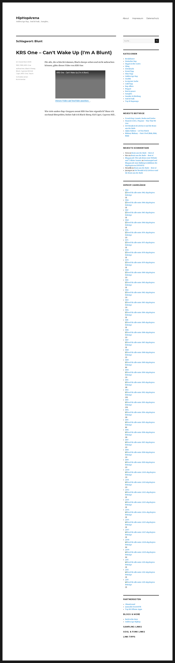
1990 (127, 370)
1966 (127, 200)
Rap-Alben (129, 86)
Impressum (137, 18)
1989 (127, 360)
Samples (128, 94)
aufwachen (20, 68)
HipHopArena (27, 18)
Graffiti (128, 79)
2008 (127, 540)
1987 (126, 340)
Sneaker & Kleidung (133, 96)
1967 (126, 210)
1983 (127, 300)
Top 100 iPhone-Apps (133, 609)
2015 (127, 580)
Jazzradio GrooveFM (133, 607)
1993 (17, 65)
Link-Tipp (129, 84)
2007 (127, 530)
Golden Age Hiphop (132, 622)
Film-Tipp (129, 74)
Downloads (129, 69)
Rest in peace (130, 91)
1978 (126, 250)
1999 (127, 460)
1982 (127, 290)
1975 (126, 240)
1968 (127, 220)
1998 (127, 450)
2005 (127, 520)
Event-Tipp (129, 71)
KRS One (27, 65)
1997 (126, 440)
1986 (127, 330)
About (126, 18)
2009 (127, 550)
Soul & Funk (129, 99)
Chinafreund (130, 604)
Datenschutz (152, 18)
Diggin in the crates (132, 64)
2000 (127, 470)
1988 (127, 350)
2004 (127, 510)
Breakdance (130, 59)
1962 (126, 190)
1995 (21, 65)
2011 (126, 560)
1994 (127, 410)
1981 (126, 280)
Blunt (18, 71)
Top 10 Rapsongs (132, 101)
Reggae (128, 89)
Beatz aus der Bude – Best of (142, 153)
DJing (127, 66)
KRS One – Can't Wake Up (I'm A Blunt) (64, 52)
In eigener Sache (131, 81)
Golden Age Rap (131, 76)
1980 (127, 270)
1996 (127, 430)
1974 (126, 230)
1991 (126, 380)
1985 (126, 320)
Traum (31, 73)
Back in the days (131, 619)
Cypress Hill (25, 71)
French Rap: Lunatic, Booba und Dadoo (140, 118)
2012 (127, 570)
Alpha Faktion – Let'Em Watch (137, 131)
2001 (127, 480)
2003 (127, 500)
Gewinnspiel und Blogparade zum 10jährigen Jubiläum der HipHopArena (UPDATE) (141, 162)
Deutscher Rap (131, 61)
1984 (127, 310)
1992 (127, 390)
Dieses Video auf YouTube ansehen (72, 101)
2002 (127, 490)
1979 (126, 260)
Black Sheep (30, 68)
